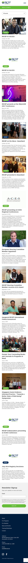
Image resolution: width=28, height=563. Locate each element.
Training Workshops (7, 528)
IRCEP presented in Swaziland (13, 175)
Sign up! (14, 505)
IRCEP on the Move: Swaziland (13, 141)
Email (3, 493)
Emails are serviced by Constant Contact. (18, 502)
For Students (5, 523)
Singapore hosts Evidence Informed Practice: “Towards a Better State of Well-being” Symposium (13, 395)
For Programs (5, 520)
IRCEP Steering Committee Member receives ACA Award (13, 286)
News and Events (6, 525)
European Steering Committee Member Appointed (13, 250)
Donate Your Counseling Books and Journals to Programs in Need (13, 356)
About (3, 518)
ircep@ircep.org (6, 548)
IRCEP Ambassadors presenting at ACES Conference (14, 432)
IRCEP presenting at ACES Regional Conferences (12, 211)
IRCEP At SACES (8, 36)
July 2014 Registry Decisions (13, 466)
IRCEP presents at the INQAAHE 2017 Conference (14, 105)
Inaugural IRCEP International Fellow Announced (13, 318)
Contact (4, 530)
